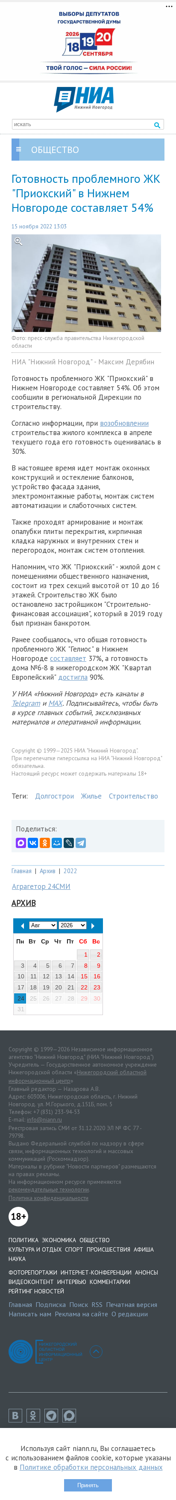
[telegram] (53, 1420)
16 (97, 976)
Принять (88, 1485)
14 (70, 976)
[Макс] (71, 1420)
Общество (94, 1240)
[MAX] (21, 843)
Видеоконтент (31, 1282)
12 (46, 976)
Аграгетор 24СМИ (41, 886)
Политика (23, 1240)
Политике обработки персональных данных (91, 1467)
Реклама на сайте (81, 1314)
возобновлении (124, 423)
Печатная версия (131, 1304)
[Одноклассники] (45, 843)
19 (46, 987)
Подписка (50, 1304)
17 (21, 987)
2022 (70, 871)
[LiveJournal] (69, 843)
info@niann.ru (44, 1119)
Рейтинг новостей (36, 1291)
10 (21, 976)
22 (84, 987)
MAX (55, 703)
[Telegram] (81, 843)
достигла (73, 677)
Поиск (78, 1304)
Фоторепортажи (33, 1272)
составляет (68, 658)
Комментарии (110, 1282)
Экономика (59, 1240)
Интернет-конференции (96, 1272)
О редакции (129, 1314)
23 (97, 987)
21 (70, 987)
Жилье (91, 796)
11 (33, 976)
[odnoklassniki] (35, 1420)
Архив (48, 871)
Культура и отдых (35, 1249)
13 (58, 976)
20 (58, 987)
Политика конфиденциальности (48, 1198)
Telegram (26, 703)
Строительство (133, 796)
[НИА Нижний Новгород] (84, 110)
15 (84, 976)
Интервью (71, 1282)
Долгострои (54, 796)
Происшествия (108, 1249)
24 (21, 998)
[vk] (17, 1420)
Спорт (74, 1249)
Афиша (144, 1249)
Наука (17, 1259)
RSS (97, 1304)
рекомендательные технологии (49, 1189)
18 (33, 987)
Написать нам (30, 1314)
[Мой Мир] (57, 843)
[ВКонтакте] (33, 843)
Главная (22, 871)
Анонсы (146, 1272)
